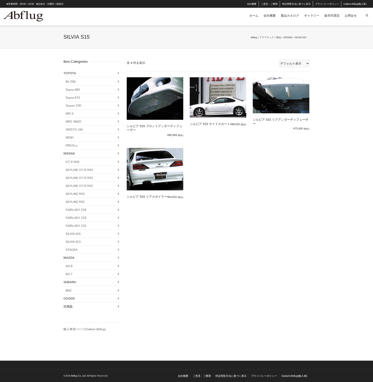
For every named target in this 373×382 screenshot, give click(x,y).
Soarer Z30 (73, 105)
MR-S (69, 113)
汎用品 (68, 306)
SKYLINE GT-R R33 (79, 178)
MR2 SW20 (73, 121)
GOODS (69, 298)
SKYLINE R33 (75, 194)
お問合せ (351, 15)
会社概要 (251, 4)
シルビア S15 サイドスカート (210, 124)
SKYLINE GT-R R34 (79, 170)
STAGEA (71, 249)
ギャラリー (311, 15)
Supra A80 (73, 89)
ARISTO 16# (74, 129)
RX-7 (69, 274)
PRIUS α (71, 145)
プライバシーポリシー (327, 4)
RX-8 (69, 266)
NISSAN (69, 153)
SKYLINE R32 (75, 202)
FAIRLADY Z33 (76, 217)
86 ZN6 (71, 81)
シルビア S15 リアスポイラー (147, 196)
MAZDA (68, 257)
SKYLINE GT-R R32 (79, 186)
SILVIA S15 (73, 233)
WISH (69, 137)
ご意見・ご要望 (269, 4)
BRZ (69, 290)
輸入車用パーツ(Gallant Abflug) (84, 329)
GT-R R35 (72, 162)
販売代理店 (332, 15)
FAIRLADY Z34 (76, 210)
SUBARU (69, 282)
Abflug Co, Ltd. (79, 375)
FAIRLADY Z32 (76, 225)
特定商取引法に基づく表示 (296, 4)
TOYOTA (69, 73)
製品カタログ (290, 15)
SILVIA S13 (73, 241)
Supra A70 (73, 97)
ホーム (253, 15)
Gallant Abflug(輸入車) (355, 4)
